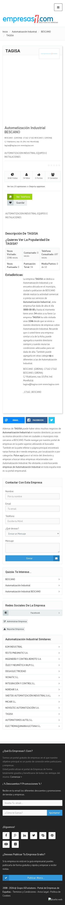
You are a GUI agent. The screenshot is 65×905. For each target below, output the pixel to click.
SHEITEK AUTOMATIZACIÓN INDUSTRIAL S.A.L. (28, 695)
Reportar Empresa (15, 629)
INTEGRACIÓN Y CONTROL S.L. (20, 683)
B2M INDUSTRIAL (13, 646)
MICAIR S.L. (10, 701)
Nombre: (9, 491)
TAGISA (9, 713)
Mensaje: (9, 540)
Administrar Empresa (16, 621)
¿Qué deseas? (12, 528)
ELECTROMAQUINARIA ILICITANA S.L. (23, 726)
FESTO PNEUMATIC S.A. (16, 652)
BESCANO (10, 579)
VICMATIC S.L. (12, 677)
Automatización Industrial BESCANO (23, 591)
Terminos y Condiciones (24, 891)
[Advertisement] (32, 91)
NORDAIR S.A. (12, 689)
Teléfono (9, 516)
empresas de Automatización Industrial (22, 466)
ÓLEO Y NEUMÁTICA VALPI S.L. (19, 665)
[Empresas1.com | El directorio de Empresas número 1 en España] (30, 19)
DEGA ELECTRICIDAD (15, 671)
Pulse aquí (19, 455)
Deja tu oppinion (37, 186)
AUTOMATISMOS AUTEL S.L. (19, 720)
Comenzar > (16, 776)
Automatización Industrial (17, 585)
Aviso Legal (43, 891)
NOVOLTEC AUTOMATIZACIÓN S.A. (22, 707)
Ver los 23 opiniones (16, 186)
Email (8, 503)
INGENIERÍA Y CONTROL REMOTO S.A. (23, 659)
